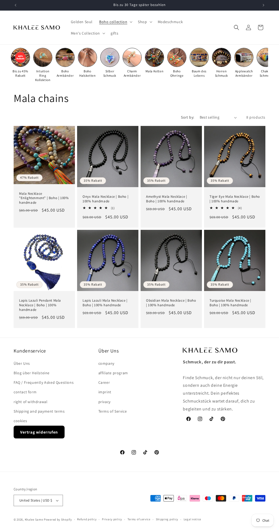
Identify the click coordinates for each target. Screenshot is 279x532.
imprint (104, 391)
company (106, 363)
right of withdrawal (30, 401)
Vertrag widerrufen (39, 432)
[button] (115, 21)
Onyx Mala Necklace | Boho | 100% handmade (105, 198)
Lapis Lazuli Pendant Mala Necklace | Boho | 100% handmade (40, 305)
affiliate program (113, 372)
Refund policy (86, 519)
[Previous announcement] (16, 5)
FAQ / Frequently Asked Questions (44, 382)
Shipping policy (167, 519)
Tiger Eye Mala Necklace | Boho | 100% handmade (235, 198)
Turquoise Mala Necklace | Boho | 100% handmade (230, 302)
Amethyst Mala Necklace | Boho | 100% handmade (166, 198)
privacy (104, 401)
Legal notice (192, 519)
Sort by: (187, 117)
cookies (20, 420)
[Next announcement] (263, 5)
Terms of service (139, 519)
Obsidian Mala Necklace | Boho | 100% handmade (171, 302)
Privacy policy (112, 519)
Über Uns (22, 363)
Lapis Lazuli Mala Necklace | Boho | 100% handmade (105, 302)
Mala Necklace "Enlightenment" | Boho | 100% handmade (44, 198)
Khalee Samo (34, 519)
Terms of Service (112, 411)
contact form (25, 391)
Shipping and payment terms (39, 411)
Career (104, 382)
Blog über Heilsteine (32, 372)
